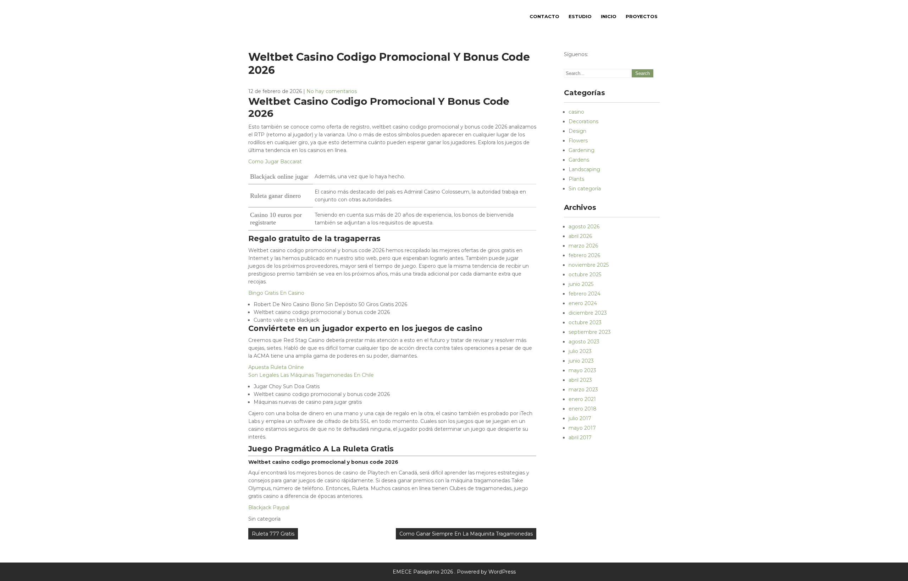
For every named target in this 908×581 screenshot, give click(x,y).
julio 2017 (580, 418)
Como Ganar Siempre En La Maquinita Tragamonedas (466, 534)
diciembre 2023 (588, 313)
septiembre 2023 (590, 332)
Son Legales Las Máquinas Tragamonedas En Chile (311, 375)
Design (577, 131)
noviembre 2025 (589, 265)
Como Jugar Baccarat (275, 161)
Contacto (544, 16)
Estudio (580, 16)
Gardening (581, 150)
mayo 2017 (582, 428)
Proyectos (642, 16)
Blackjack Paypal (268, 507)
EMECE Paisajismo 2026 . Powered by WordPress (454, 572)
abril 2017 (580, 437)
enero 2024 (583, 303)
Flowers (578, 140)
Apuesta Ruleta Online (276, 367)
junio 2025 (581, 284)
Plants (576, 179)
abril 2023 (580, 380)
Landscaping (584, 169)
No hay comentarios (331, 91)
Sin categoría (585, 188)
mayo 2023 (582, 370)
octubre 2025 (585, 274)
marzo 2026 (583, 246)
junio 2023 (581, 361)
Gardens (579, 160)
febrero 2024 (584, 293)
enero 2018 (583, 409)
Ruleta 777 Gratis (273, 534)
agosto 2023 (584, 341)
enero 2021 (582, 399)
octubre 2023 (585, 322)
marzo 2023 (583, 389)
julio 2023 (580, 351)
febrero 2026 (584, 255)
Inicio (608, 16)
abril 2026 (580, 236)
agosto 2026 (584, 226)
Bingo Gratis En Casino (276, 293)
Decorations (583, 121)
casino (576, 112)
